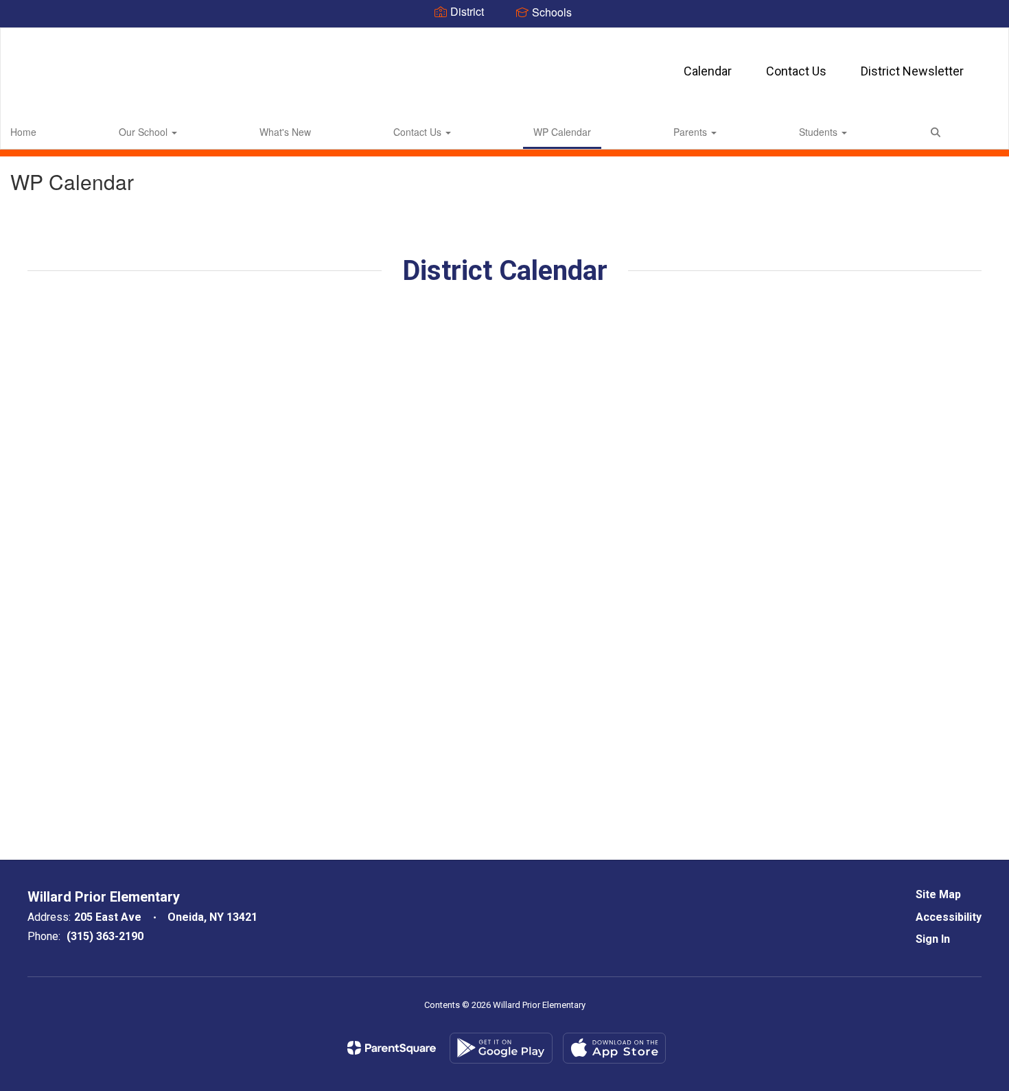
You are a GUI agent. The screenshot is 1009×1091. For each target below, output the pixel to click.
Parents (691, 132)
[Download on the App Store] (614, 1048)
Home (23, 132)
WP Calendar (562, 132)
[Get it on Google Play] (501, 1048)
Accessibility (949, 917)
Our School (144, 132)
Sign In (933, 939)
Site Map (938, 894)
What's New (285, 132)
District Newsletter (912, 71)
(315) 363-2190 (105, 936)
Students (819, 132)
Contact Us (796, 71)
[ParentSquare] (391, 1047)
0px (979, 131)
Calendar (708, 71)
